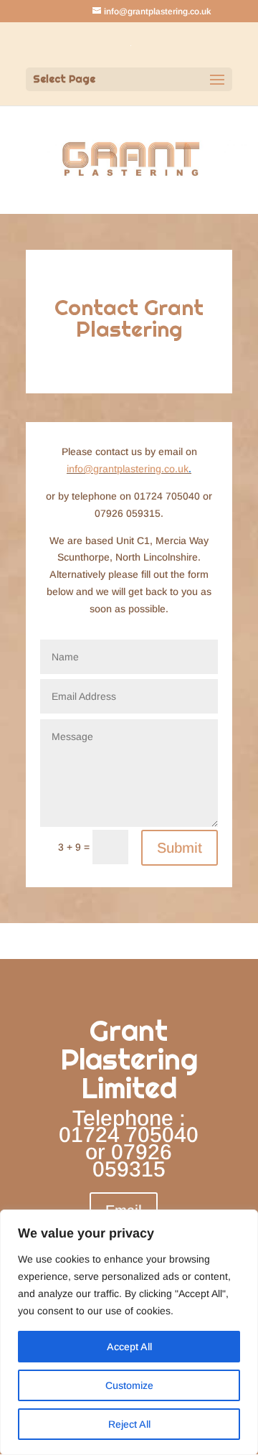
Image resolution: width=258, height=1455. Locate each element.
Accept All (129, 1346)
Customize (129, 1385)
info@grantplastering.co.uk (127, 468)
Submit (179, 848)
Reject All (129, 1424)
